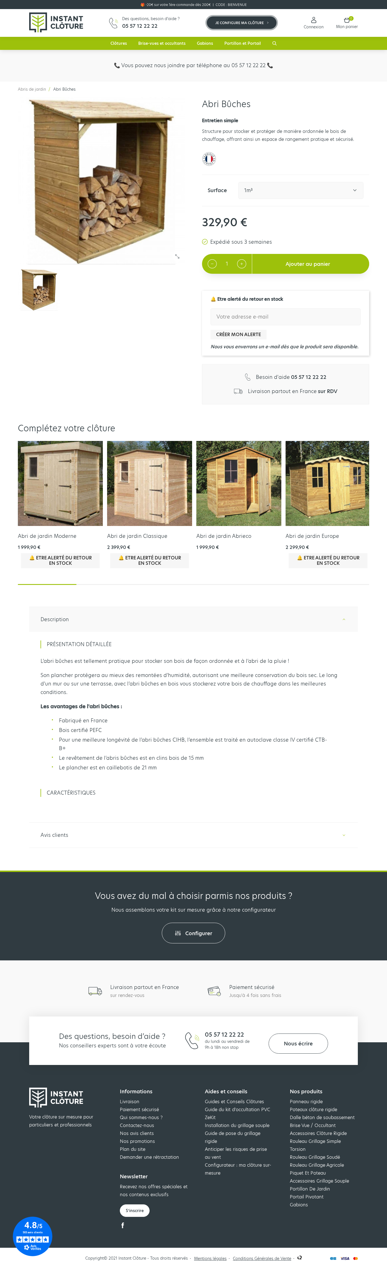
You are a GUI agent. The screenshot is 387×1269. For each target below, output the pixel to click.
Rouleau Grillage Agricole (317, 1165)
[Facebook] (123, 1226)
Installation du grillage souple (237, 1125)
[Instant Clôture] (56, 22)
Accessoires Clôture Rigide (318, 1133)
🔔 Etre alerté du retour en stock (60, 560)
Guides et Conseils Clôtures (234, 1101)
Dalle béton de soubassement (322, 1117)
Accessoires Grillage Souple (319, 1181)
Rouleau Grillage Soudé (315, 1157)
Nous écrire (298, 1043)
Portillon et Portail (242, 43)
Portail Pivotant (307, 1197)
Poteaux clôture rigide (313, 1109)
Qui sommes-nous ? (141, 1117)
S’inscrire (135, 1210)
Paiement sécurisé (139, 1109)
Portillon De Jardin (310, 1189)
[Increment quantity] (241, 263)
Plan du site (132, 1149)
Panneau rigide (306, 1101)
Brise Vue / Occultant (313, 1125)
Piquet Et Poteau (308, 1173)
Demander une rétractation (149, 1157)
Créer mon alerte (238, 334)
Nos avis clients (137, 1133)
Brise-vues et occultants (162, 43)
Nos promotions (137, 1141)
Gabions (205, 43)
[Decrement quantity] (212, 263)
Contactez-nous (137, 1125)
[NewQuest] (299, 1258)
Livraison (129, 1101)
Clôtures (118, 43)
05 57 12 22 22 (224, 1035)
